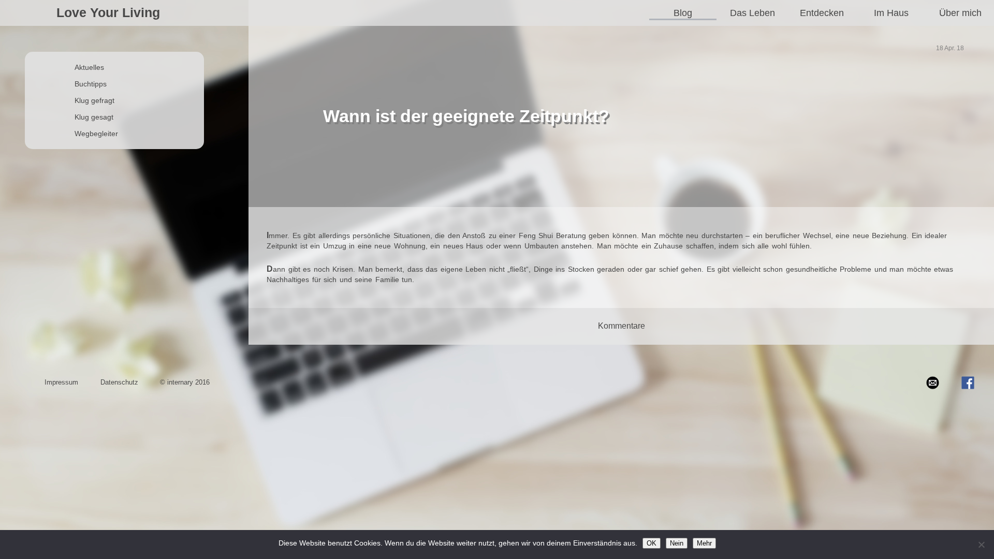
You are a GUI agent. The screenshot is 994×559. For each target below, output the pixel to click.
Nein (676, 543)
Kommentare (621, 325)
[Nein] (981, 544)
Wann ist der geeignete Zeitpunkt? (466, 116)
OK (651, 543)
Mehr (704, 543)
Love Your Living (108, 12)
